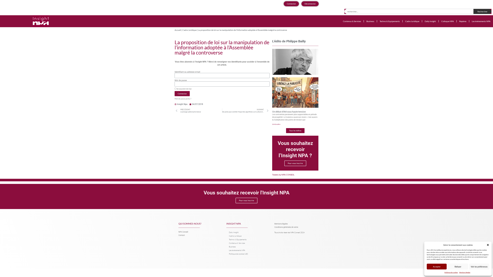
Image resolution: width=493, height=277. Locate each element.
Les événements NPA (481, 21)
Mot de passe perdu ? (183, 99)
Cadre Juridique (412, 21)
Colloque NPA (447, 21)
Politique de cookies (451, 272)
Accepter (437, 266)
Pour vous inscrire (295, 163)
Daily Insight (430, 21)
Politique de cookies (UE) (238, 254)
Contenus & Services (352, 21)
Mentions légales (464, 272)
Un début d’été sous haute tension (289, 111)
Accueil (178, 30)
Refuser (458, 266)
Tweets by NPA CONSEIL (283, 174)
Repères (462, 21)
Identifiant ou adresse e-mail (187, 72)
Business (370, 21)
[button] (488, 245)
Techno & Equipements (390, 21)
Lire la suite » (276, 124)
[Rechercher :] (408, 11)
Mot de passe (181, 80)
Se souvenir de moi (183, 89)
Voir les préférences (479, 266)
